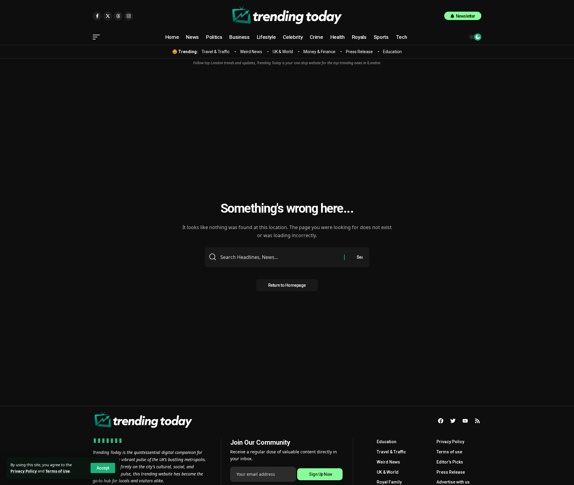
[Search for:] (280, 257)
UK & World (283, 52)
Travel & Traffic (215, 52)
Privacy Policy (23, 471)
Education (392, 52)
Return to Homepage (287, 285)
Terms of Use (57, 471)
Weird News (251, 52)
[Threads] (118, 16)
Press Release (359, 52)
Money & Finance (319, 52)
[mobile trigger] (98, 37)
